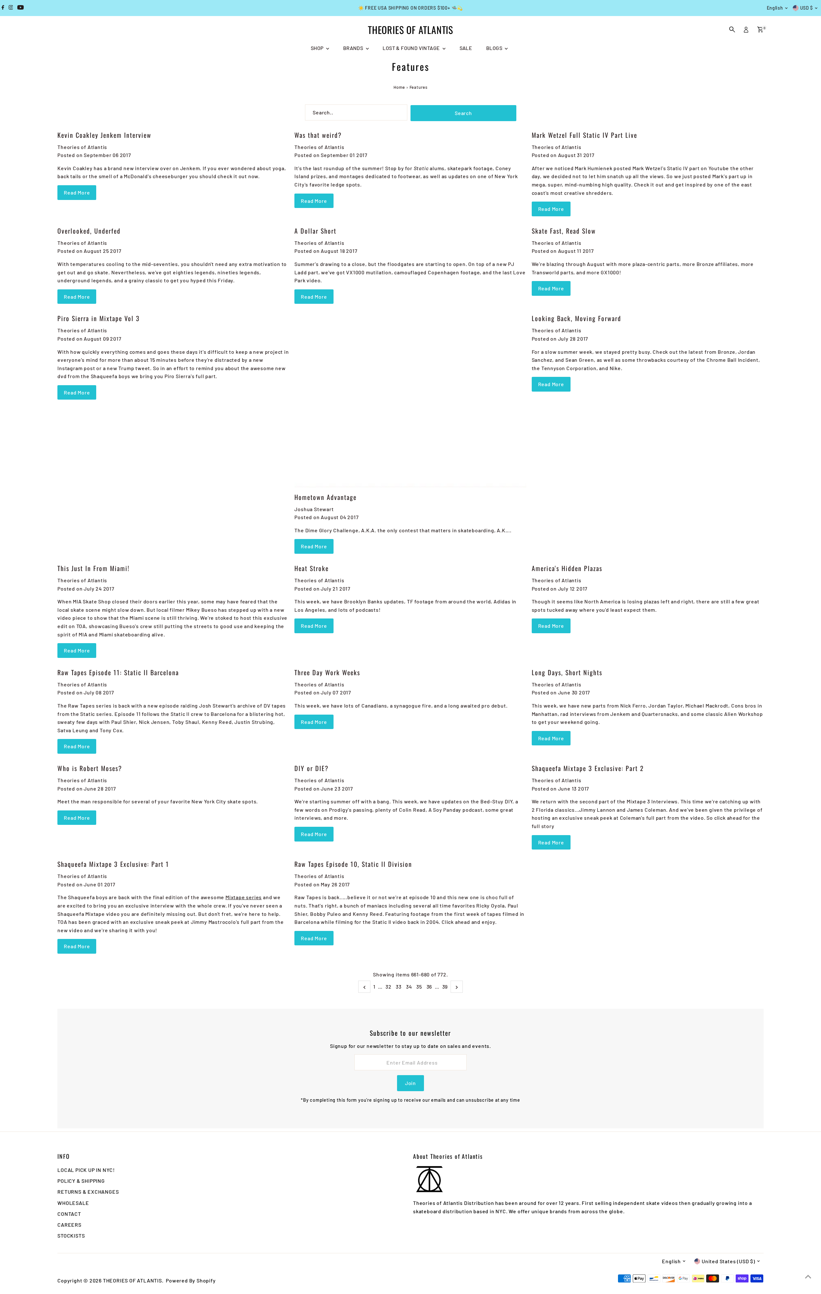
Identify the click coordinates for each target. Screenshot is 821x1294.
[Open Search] (732, 29)
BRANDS (353, 48)
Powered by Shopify (191, 1280)
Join (410, 1083)
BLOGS (494, 48)
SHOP (318, 48)
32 (388, 986)
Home (399, 87)
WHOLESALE (73, 1203)
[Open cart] (760, 29)
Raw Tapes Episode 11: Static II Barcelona (118, 672)
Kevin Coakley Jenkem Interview (104, 135)
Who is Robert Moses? (89, 768)
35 (419, 986)
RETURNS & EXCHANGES (88, 1192)
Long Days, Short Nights (567, 672)
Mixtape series (243, 897)
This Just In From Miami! (93, 568)
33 (399, 986)
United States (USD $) (728, 1261)
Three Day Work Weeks (327, 672)
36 (429, 986)
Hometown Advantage (325, 497)
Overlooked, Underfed (89, 231)
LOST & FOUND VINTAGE (412, 48)
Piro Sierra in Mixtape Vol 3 (98, 318)
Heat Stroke (311, 568)
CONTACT (69, 1214)
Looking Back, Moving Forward (576, 318)
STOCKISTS (71, 1235)
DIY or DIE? (311, 768)
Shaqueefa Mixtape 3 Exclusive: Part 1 (113, 864)
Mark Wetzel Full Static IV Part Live (584, 135)
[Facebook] (3, 8)
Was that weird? (318, 135)
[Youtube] (20, 8)
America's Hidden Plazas (567, 568)
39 (445, 986)
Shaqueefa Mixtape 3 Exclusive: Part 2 (588, 768)
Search (463, 113)
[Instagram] (11, 8)
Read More (77, 192)
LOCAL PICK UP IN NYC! (86, 1170)
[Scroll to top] (808, 1276)
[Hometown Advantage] (410, 400)
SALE (466, 48)
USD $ (806, 8)
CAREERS (69, 1225)
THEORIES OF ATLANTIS (410, 29)
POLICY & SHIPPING (81, 1181)
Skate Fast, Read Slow (564, 231)
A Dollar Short (315, 231)
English (775, 8)
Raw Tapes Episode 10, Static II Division (353, 864)
